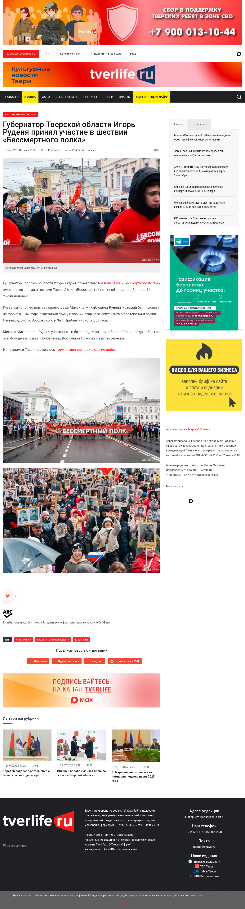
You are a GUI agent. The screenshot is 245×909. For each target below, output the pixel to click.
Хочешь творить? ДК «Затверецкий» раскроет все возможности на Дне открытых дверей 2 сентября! (201, 171)
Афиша (30, 97)
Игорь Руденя (23, 639)
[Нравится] (7, 596)
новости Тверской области (53, 639)
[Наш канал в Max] (239, 54)
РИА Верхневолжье (206, 876)
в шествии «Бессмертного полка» (132, 283)
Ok (123, 904)
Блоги (108, 97)
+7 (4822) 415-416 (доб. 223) (105, 53)
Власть (124, 97)
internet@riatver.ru (204, 846)
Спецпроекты (66, 97)
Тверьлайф (81, 639)
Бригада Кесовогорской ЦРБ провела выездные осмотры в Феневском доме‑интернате (202, 137)
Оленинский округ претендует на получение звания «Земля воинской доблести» (199, 205)
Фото (46, 97)
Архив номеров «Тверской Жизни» (188, 429)
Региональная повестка (20, 114)
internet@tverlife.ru (69, 53)
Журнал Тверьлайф (151, 97)
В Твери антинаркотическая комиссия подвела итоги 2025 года (133, 777)
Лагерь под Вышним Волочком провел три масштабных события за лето (199, 153)
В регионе (90, 97)
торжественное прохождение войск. (87, 350)
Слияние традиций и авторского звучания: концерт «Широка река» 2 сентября (199, 189)
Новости (12, 97)
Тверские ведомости (207, 861)
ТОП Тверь (207, 866)
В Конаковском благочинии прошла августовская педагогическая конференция (199, 220)
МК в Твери (209, 871)
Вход (133, 53)
